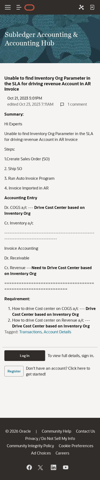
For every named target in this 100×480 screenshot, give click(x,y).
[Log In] (92, 7)
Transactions (30, 331)
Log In (25, 355)
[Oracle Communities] (81, 7)
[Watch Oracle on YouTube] (65, 467)
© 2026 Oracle (18, 431)
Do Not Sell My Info (58, 438)
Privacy (31, 438)
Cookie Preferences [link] (76, 445)
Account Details (57, 331)
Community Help (56, 431)
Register (14, 371)
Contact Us (85, 431)
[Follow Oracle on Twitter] (41, 467)
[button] (19, 7)
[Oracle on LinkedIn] (53, 467)
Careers (62, 452)
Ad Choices (41, 452)
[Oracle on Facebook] (29, 467)
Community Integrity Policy (30, 445)
